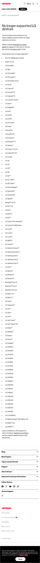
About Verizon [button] (7, 471)
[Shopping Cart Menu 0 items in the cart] (33, 3)
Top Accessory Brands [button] (10, 462)
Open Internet (6, 526)
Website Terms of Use (8, 531)
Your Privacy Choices (8, 517)
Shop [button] (3, 452)
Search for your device (21, 433)
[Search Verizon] (25, 3)
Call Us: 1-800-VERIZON (9, 9)
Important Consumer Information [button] (14, 476)
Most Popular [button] (6, 457)
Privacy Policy (6, 513)
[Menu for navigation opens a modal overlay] (37, 3)
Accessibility (5, 522)
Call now (22, 9)
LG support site (15, 49)
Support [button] (5, 467)
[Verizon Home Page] (6, 4)
